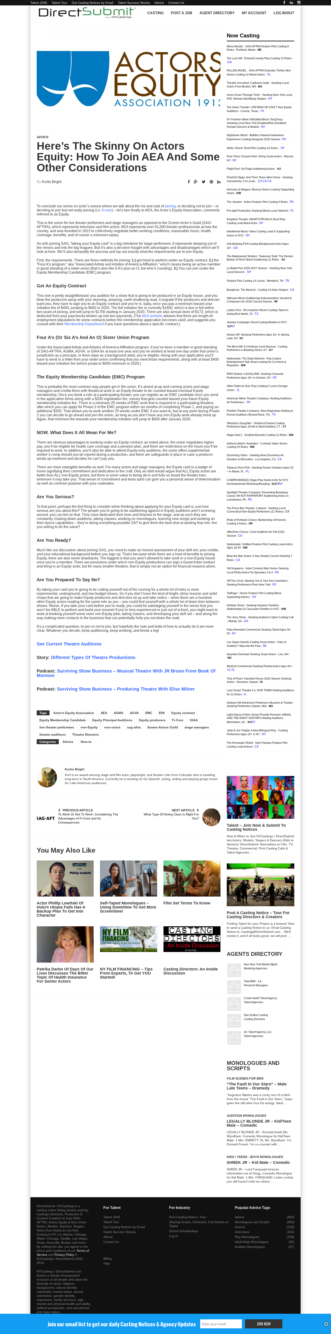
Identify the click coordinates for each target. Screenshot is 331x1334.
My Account (254, 13)
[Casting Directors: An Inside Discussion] (191, 944)
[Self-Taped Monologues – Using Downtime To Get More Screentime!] (128, 878)
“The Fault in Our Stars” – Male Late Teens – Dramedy (257, 1086)
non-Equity (89, 727)
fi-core (107, 210)
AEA (104, 713)
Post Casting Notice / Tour (187, 1217)
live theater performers (56, 727)
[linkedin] (291, 3)
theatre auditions (52, 734)
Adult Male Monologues (251, 1242)
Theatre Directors (85, 734)
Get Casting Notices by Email (92, 3)
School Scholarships (183, 1231)
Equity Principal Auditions (112, 720)
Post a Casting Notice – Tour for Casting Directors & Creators (258, 915)
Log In (173, 1236)
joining (170, 206)
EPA (162, 713)
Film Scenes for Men (245, 1078)
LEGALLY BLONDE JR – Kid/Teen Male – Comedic (259, 1123)
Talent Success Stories (134, 3)
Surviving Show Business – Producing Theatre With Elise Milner (126, 688)
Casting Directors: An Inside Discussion (190, 971)
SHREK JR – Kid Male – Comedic (258, 1162)
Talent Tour (59, 3)
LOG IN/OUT (284, 13)
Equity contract (183, 713)
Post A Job (181, 13)
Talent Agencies (253, 1002)
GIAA (194, 720)
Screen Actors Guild (162, 727)
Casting (155, 13)
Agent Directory (217, 13)
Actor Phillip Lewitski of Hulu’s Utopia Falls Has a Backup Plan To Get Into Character (61, 909)
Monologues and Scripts (252, 1222)
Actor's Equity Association (73, 713)
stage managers (196, 727)
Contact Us (176, 3)
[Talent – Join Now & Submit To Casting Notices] (260, 797)
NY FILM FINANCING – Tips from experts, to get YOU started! (126, 973)
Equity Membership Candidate (62, 720)
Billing (107, 1258)
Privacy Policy (64, 1254)
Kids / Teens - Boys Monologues (255, 1157)
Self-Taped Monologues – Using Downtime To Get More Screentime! (128, 907)
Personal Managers (256, 985)
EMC (148, 713)
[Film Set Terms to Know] (191, 878)
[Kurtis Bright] (47, 777)
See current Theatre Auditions (69, 643)
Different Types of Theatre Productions (93, 657)
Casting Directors (254, 1019)
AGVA (134, 713)
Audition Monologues (246, 1115)
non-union (112, 727)
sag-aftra (134, 727)
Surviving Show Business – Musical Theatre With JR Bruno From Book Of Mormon (126, 673)
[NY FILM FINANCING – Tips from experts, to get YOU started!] (128, 944)
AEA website (152, 316)
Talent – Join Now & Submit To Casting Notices (256, 827)
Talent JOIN (38, 3)
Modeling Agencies (255, 968)
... (251, 852)
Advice (159, 3)
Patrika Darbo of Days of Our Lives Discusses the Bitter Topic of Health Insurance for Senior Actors (65, 975)
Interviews (242, 1232)
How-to (86, 742)
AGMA (118, 713)
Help (106, 1263)
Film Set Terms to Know (186, 903)
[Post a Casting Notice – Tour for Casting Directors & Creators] (260, 884)
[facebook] (284, 3)
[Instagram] (299, 3)
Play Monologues (247, 1237)
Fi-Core (177, 720)
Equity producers (152, 720)
